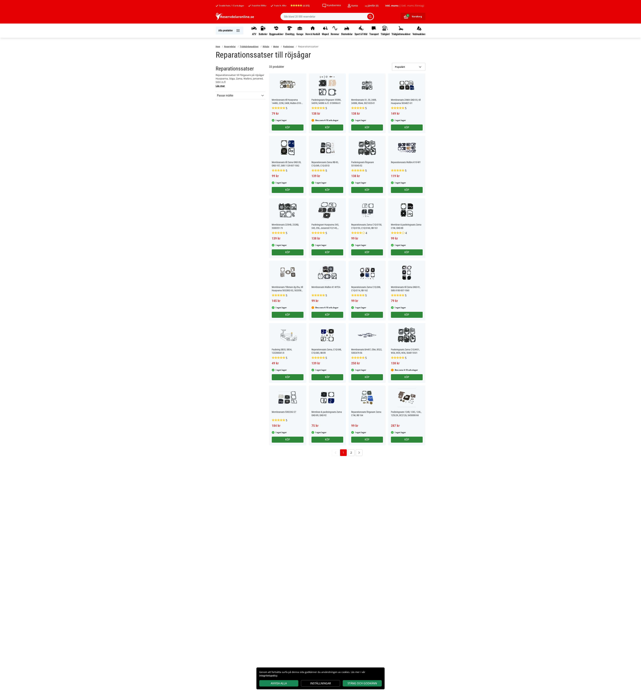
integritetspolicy (268, 675)
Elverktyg (289, 34)
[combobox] (327, 16)
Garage (299, 34)
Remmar (335, 34)
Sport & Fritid (361, 34)
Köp (287, 127)
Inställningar (320, 683)
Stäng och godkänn (362, 683)
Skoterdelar (346, 34)
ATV (254, 34)
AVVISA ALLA (279, 683)
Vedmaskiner (418, 34)
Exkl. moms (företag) (412, 6)
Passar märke (225, 95)
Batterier (263, 34)
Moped (325, 34)
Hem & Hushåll (312, 34)
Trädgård (385, 34)
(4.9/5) (306, 5)
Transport (374, 34)
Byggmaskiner (276, 34)
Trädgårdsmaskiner (400, 34)
